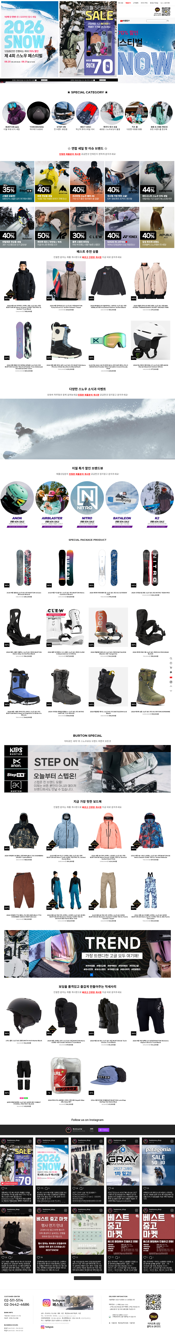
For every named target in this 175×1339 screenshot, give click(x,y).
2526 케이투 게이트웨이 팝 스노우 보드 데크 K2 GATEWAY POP (108, 593)
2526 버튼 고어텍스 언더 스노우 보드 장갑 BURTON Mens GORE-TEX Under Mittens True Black (66, 1041)
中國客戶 (126, 21)
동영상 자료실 (154, 3)
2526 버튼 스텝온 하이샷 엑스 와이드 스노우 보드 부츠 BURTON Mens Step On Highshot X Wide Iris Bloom (24, 713)
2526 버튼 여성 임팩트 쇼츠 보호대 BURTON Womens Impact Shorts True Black (151, 1041)
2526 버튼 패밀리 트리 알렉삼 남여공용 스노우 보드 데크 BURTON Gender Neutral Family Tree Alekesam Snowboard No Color (24, 366)
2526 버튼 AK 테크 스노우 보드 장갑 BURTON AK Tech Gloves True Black (108, 1041)
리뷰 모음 (120, 3)
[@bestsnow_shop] (68, 1130)
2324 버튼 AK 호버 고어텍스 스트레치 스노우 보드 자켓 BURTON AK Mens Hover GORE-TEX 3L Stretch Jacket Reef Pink (108, 857)
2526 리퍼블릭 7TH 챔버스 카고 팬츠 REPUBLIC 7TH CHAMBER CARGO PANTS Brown (23, 916)
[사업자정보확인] (85, 1318)
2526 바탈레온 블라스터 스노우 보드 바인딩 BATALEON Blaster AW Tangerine (108, 653)
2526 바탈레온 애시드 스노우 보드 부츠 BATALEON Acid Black (108, 712)
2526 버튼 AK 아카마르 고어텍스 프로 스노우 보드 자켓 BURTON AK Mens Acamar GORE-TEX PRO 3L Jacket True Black (23, 307)
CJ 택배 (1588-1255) (122, 1304)
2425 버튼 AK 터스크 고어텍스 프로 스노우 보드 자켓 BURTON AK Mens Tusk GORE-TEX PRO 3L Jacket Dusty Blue (66, 857)
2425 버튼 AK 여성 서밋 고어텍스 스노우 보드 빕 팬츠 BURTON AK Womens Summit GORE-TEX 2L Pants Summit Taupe (108, 916)
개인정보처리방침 (123, 1323)
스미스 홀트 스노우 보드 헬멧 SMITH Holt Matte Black (24, 1041)
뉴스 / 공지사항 (165, 3)
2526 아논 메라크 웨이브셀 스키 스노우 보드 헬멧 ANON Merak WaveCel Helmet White (150, 366)
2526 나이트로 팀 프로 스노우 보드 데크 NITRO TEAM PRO (150, 593)
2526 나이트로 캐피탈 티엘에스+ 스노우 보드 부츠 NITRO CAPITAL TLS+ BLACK (66, 712)
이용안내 (114, 1323)
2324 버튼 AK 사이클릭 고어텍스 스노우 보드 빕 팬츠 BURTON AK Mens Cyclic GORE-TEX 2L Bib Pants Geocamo (151, 916)
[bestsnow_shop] (3, 1141)
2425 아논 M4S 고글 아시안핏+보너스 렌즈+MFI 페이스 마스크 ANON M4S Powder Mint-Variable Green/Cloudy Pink (108, 366)
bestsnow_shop (13, 1140)
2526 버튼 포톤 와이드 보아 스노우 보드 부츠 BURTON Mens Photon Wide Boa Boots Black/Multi (66, 366)
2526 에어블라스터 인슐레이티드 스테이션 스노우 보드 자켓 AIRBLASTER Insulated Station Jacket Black (108, 306)
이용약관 (132, 1323)
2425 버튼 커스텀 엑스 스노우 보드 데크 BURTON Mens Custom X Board (66, 593)
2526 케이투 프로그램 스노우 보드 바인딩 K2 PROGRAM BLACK (151, 653)
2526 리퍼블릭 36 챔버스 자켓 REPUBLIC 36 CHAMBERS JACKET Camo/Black (24, 856)
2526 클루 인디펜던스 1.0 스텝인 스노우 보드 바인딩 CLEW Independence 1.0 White (66, 653)
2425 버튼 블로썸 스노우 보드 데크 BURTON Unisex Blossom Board (24, 593)
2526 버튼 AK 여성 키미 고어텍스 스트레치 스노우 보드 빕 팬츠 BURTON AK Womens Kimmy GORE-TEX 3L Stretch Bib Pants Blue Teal (66, 916)
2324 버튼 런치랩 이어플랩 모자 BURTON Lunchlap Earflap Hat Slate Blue (108, 1101)
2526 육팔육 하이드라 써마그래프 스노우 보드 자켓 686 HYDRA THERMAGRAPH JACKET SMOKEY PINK (151, 306)
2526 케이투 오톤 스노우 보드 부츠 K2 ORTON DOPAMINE (150, 712)
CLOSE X (44, 80)
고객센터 (135, 3)
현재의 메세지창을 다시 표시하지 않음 (23, 80)
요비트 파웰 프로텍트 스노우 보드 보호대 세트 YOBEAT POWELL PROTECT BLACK (24, 1103)
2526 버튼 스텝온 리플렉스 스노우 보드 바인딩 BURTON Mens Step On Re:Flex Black (24, 653)
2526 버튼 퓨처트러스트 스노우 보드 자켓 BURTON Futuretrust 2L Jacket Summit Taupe (66, 306)
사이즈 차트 (144, 3)
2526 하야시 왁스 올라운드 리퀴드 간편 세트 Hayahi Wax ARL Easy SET (66, 1101)
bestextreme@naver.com (67, 1316)
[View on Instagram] (30, 1141)
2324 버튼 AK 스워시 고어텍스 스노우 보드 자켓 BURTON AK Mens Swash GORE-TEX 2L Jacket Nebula (150, 856)
